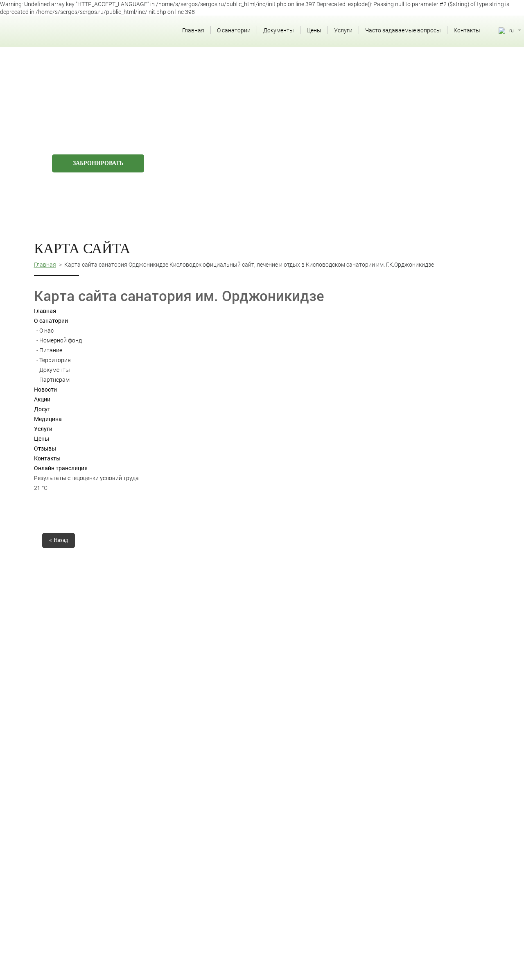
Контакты (467, 30)
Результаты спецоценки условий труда (86, 478)
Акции (42, 399)
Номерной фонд (60, 340)
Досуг (42, 409)
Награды (311, 150)
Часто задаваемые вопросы (403, 30)
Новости (45, 389)
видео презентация (377, 150)
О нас (46, 330)
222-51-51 (444, 67)
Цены (314, 30)
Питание (50, 350)
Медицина (48, 419)
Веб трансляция (250, 150)
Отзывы (45, 448)
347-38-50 (444, 82)
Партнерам (54, 379)
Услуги (343, 30)
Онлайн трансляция (61, 468)
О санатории (234, 30)
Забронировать (98, 163)
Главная (193, 30)
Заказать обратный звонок (442, 95)
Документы (278, 30)
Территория (55, 360)
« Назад (58, 540)
